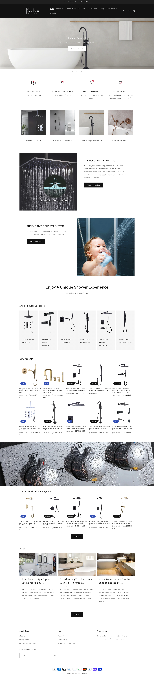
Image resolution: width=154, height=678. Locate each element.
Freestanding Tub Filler (85, 341)
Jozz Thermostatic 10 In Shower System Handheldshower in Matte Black (99, 523)
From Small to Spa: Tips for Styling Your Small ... (36, 581)
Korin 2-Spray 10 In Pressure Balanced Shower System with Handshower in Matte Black (121, 390)
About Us (22, 636)
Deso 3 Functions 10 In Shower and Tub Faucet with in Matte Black (76, 389)
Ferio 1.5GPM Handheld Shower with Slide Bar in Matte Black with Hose (100, 389)
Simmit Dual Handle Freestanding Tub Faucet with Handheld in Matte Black (53, 428)
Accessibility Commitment (28, 643)
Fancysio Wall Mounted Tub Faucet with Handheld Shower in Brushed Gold (30, 390)
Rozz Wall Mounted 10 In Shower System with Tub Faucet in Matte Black (122, 428)
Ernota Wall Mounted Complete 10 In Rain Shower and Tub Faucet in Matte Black (53, 523)
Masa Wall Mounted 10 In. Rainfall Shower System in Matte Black (76, 427)
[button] (59, 8)
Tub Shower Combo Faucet (103, 342)
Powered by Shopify (82, 673)
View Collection (77, 48)
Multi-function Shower (61, 141)
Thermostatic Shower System (46, 342)
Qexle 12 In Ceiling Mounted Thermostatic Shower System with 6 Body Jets (30, 428)
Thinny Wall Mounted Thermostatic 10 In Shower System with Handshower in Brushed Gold (30, 523)
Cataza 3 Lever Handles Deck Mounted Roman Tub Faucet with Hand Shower (53, 390)
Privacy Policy (23, 640)
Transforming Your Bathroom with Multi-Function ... (76, 581)
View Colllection (93, 185)
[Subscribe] (54, 655)
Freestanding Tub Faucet (90, 141)
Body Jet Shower (32, 141)
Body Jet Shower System (28, 341)
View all (77, 537)
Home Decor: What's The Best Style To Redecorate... (115, 581)
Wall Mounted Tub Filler (119, 141)
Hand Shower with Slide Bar (124, 341)
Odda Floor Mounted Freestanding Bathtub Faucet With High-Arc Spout (99, 428)
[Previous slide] (72, 71)
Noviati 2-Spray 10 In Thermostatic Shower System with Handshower (123, 522)
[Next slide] (81, 71)
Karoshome (74, 673)
